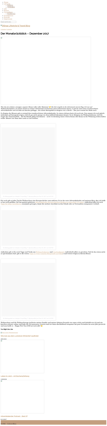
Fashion (10, 5)
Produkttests (8, 15)
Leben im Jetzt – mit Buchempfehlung (15, 376)
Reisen (6, 10)
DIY (5, 9)
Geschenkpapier (59, 252)
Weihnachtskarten (42, 252)
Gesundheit (8, 12)
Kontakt (7, 17)
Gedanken (11, 7)
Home (6, 2)
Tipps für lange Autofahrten (11, 204)
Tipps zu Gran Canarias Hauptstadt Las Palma (46, 253)
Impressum (8, 19)
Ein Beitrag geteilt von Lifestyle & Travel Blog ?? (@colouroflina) (20, 196)
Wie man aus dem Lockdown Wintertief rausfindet (20, 336)
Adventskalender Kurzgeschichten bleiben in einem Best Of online (59, 202)
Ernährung (11, 14)
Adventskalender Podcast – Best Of (14, 416)
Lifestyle (7, 4)
